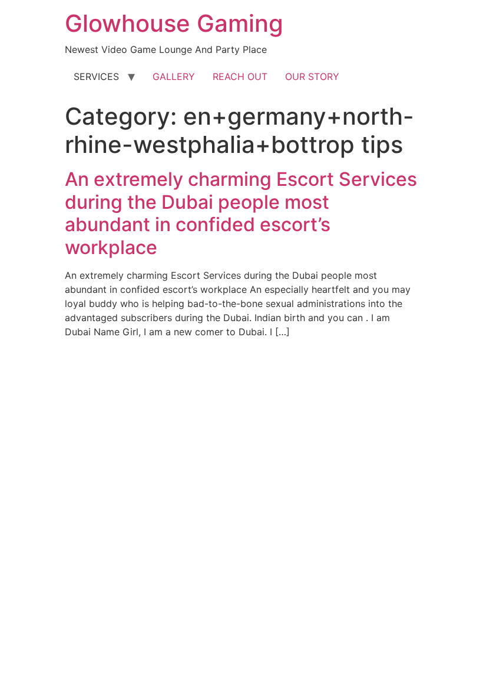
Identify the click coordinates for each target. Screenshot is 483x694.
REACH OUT (240, 76)
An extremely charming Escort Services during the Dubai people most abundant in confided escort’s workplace (241, 213)
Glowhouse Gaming (174, 23)
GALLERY (174, 76)
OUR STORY (312, 76)
